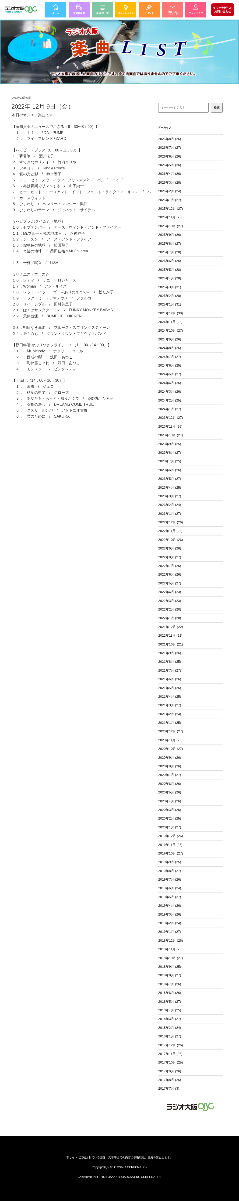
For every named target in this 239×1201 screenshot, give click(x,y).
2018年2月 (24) (169, 1027)
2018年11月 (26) (170, 949)
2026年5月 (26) (169, 165)
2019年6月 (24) (169, 888)
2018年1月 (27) (169, 1036)
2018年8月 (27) (169, 975)
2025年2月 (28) (169, 296)
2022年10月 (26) (170, 540)
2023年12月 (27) (170, 417)
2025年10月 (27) (170, 226)
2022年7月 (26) (169, 566)
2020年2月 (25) (169, 818)
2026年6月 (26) (169, 156)
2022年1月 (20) (169, 618)
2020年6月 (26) (169, 784)
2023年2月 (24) (169, 505)
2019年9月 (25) (169, 862)
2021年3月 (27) (169, 705)
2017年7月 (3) (168, 1088)
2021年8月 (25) (169, 661)
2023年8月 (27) (169, 452)
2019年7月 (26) (169, 879)
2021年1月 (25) (169, 722)
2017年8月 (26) (169, 1080)
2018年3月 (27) (169, 1019)
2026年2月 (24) (169, 191)
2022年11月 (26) (170, 531)
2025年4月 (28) (169, 278)
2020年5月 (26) (169, 792)
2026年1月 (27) (169, 200)
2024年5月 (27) (169, 374)
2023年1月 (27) (169, 513)
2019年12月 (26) (170, 836)
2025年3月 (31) (169, 287)
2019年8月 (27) (169, 871)
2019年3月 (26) (169, 914)
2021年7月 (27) (169, 670)
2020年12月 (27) (170, 731)
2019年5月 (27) (169, 897)
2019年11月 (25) (170, 845)
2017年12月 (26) (170, 1045)
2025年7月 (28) (169, 252)
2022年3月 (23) (169, 601)
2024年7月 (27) (169, 357)
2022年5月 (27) (169, 583)
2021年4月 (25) (169, 696)
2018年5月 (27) (169, 1001)
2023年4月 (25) (169, 487)
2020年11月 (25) (170, 740)
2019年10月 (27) (170, 853)
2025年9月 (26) (169, 235)
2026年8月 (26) (169, 139)
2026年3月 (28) (169, 182)
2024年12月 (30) (170, 313)
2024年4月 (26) (169, 383)
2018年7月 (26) (169, 984)
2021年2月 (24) (169, 714)
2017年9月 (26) (169, 1071)
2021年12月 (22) (170, 627)
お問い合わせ (222, 9)
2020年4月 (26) (169, 801)
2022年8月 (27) (169, 557)
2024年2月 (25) (169, 400)
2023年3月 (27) (169, 496)
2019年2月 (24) (169, 923)
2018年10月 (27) (170, 958)
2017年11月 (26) (170, 1054)
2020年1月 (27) (169, 827)
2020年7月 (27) (169, 775)
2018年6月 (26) (169, 993)
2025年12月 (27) (170, 208)
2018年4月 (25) (169, 1010)
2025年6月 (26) (169, 261)
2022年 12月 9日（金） (42, 106)
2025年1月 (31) (169, 304)
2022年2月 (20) (169, 609)
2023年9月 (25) (169, 444)
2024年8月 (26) (169, 348)
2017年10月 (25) (170, 1062)
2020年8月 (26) (169, 766)
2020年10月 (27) (170, 749)
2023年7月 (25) (169, 461)
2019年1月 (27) (169, 931)
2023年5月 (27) (169, 478)
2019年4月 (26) (169, 905)
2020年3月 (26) (169, 810)
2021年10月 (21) (170, 644)
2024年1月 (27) (169, 409)
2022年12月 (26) (170, 522)
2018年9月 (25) (169, 966)
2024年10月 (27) (170, 330)
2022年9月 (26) (169, 548)
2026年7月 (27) (169, 147)
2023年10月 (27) (170, 435)
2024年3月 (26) (169, 391)
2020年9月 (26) (169, 757)
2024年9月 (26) (169, 339)
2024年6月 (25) (169, 365)
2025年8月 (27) (169, 243)
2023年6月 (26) (169, 470)
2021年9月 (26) (169, 653)
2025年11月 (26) (170, 217)
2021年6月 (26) (169, 679)
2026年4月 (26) (169, 173)
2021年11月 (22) (170, 635)
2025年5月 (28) (169, 269)
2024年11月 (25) (170, 322)
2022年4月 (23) (169, 592)
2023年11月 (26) (170, 426)
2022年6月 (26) (169, 574)
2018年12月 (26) (170, 940)
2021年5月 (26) (169, 688)
